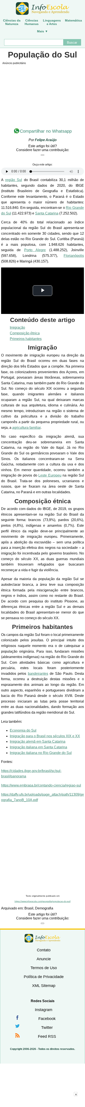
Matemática (73, 20)
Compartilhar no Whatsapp (46, 131)
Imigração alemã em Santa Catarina (37, 741)
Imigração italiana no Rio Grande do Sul (41, 753)
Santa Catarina (46, 213)
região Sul (13, 180)
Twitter (47, 1027)
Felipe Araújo (46, 140)
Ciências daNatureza (11, 22)
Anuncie (44, 959)
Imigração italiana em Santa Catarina (38, 747)
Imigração (17, 327)
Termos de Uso (44, 968)
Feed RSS (47, 1036)
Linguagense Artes (52, 22)
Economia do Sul (23, 730)
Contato (44, 950)
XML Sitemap (43, 985)
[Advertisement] (42, 848)
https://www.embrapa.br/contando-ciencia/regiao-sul (41, 785)
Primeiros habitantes (26, 339)
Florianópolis (74, 255)
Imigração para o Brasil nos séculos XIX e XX (45, 736)
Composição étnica (25, 333)
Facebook (47, 1018)
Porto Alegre (35, 250)
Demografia (44, 908)
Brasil (28, 908)
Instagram (43, 1010)
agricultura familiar (26, 427)
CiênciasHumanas (32, 22)
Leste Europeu (49, 475)
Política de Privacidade (44, 977)
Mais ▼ (42, 31)
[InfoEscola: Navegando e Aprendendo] (42, 8)
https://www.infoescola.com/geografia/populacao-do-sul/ (43, 901)
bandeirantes (38, 673)
